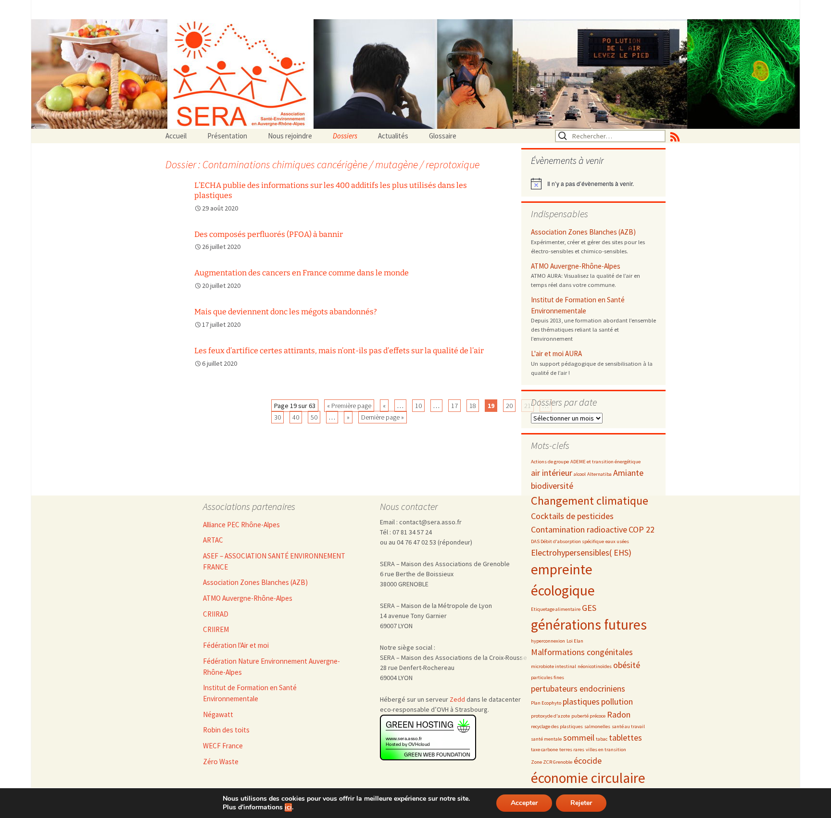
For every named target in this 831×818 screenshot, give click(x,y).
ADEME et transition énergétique (605, 462)
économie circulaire (588, 778)
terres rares (571, 749)
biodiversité (552, 485)
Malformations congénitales (582, 651)
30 (277, 417)
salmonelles (597, 726)
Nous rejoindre (290, 135)
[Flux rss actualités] (675, 136)
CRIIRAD (215, 614)
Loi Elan (575, 641)
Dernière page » (382, 417)
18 (472, 405)
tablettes (625, 737)
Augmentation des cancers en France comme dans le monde (301, 272)
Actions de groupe (550, 462)
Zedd (457, 699)
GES (589, 607)
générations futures (589, 624)
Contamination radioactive (579, 529)
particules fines (547, 677)
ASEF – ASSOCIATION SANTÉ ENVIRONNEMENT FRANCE (274, 561)
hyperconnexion (548, 641)
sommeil (578, 737)
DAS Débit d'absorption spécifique (567, 541)
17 (454, 405)
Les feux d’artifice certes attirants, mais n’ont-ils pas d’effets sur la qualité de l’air (339, 350)
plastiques (581, 701)
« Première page (349, 405)
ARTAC (213, 540)
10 (418, 405)
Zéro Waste (221, 761)
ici (288, 807)
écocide (588, 760)
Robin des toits (226, 729)
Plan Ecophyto (546, 703)
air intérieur (551, 472)
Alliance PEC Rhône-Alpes (241, 524)
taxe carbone (544, 749)
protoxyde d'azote (550, 716)
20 (509, 405)
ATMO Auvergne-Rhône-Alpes (575, 266)
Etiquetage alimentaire (555, 609)
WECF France (223, 745)
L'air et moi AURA (556, 353)
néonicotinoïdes (595, 666)
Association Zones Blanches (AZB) (583, 231)
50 (314, 417)
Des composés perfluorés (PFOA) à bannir (268, 234)
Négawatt (218, 714)
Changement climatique (589, 500)
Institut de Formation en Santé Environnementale (578, 305)
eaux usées (617, 541)
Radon (618, 714)
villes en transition (606, 749)
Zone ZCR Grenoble (551, 762)
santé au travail (628, 726)
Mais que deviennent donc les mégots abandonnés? (285, 311)
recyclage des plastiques (557, 726)
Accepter (524, 802)
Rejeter (581, 802)
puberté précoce (588, 716)
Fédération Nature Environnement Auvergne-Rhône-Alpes (271, 667)
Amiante (628, 472)
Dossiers (345, 135)
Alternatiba (599, 474)
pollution (617, 701)
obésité (626, 664)
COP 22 (642, 529)
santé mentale (546, 739)
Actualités (393, 135)
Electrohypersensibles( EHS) (581, 552)
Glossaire (442, 135)
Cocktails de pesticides (572, 515)
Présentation (227, 135)
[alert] (593, 183)
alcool (580, 474)
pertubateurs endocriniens (578, 688)
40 (295, 417)
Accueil (176, 135)
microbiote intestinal (553, 666)
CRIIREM (216, 629)
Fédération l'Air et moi (236, 645)
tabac (601, 739)
